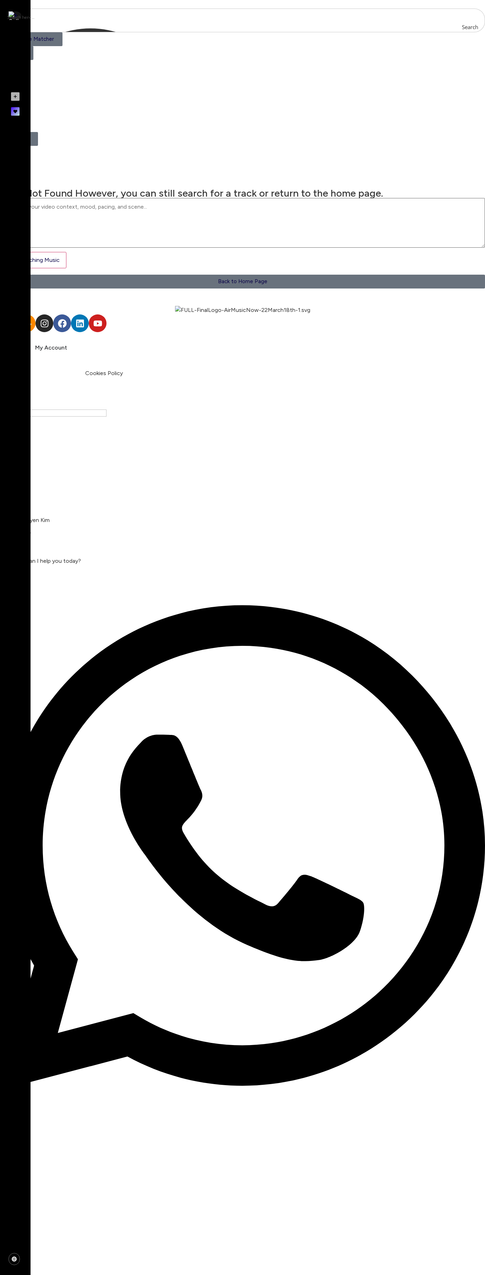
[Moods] (15, 57)
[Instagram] (44, 323)
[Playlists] (15, 73)
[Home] (15, 40)
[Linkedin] (80, 323)
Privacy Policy (66, 373)
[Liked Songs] (15, 111)
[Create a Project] (15, 96)
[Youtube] (98, 323)
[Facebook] (62, 323)
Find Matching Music (33, 260)
